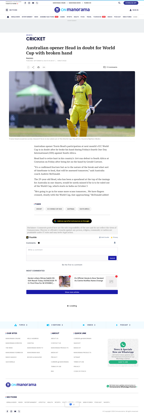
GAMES (62, 17)
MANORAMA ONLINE (59, 3)
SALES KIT (77, 343)
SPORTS (69, 17)
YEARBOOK (87, 3)
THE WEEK (9, 348)
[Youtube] (33, 3)
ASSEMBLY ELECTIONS (49, 17)
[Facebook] (25, 3)
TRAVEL (89, 17)
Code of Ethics (80, 371)
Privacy (54, 357)
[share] (33, 67)
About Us (54, 338)
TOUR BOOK (99, 17)
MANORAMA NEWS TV (35, 348)
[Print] (38, 67)
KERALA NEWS (15, 17)
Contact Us (56, 343)
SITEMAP (77, 357)
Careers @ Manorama (60, 362)
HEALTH (76, 17)
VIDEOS (109, 17)
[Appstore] (98, 386)
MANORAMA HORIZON (14, 343)
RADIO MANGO (11, 357)
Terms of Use (56, 366)
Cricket (35, 39)
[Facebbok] (7, 411)
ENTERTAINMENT (27, 17)
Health (50, 402)
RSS (52, 371)
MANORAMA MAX (33, 352)
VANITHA (30, 343)
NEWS (36, 17)
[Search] (119, 3)
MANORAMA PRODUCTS (59, 348)
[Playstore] (82, 386)
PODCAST (117, 17)
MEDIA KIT (54, 352)
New (56, 17)
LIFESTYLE (42, 402)
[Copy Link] (44, 67)
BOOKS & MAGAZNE (34, 357)
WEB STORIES (127, 17)
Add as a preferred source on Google (73, 221)
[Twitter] (37, 3)
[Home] (8, 17)
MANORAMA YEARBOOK (14, 352)
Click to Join (123, 362)
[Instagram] (29, 3)
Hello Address (32, 338)
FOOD (83, 17)
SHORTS (106, 402)
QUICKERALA (10, 362)
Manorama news (75, 3)
